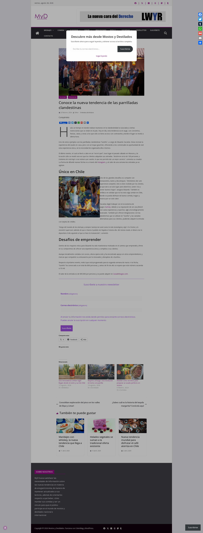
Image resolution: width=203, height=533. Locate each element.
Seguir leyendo (101, 56)
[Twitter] (200, 19)
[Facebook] (200, 14)
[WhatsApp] (200, 28)
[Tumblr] (200, 24)
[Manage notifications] (5, 528)
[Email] (200, 38)
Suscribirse (125, 49)
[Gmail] (200, 33)
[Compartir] (200, 42)
